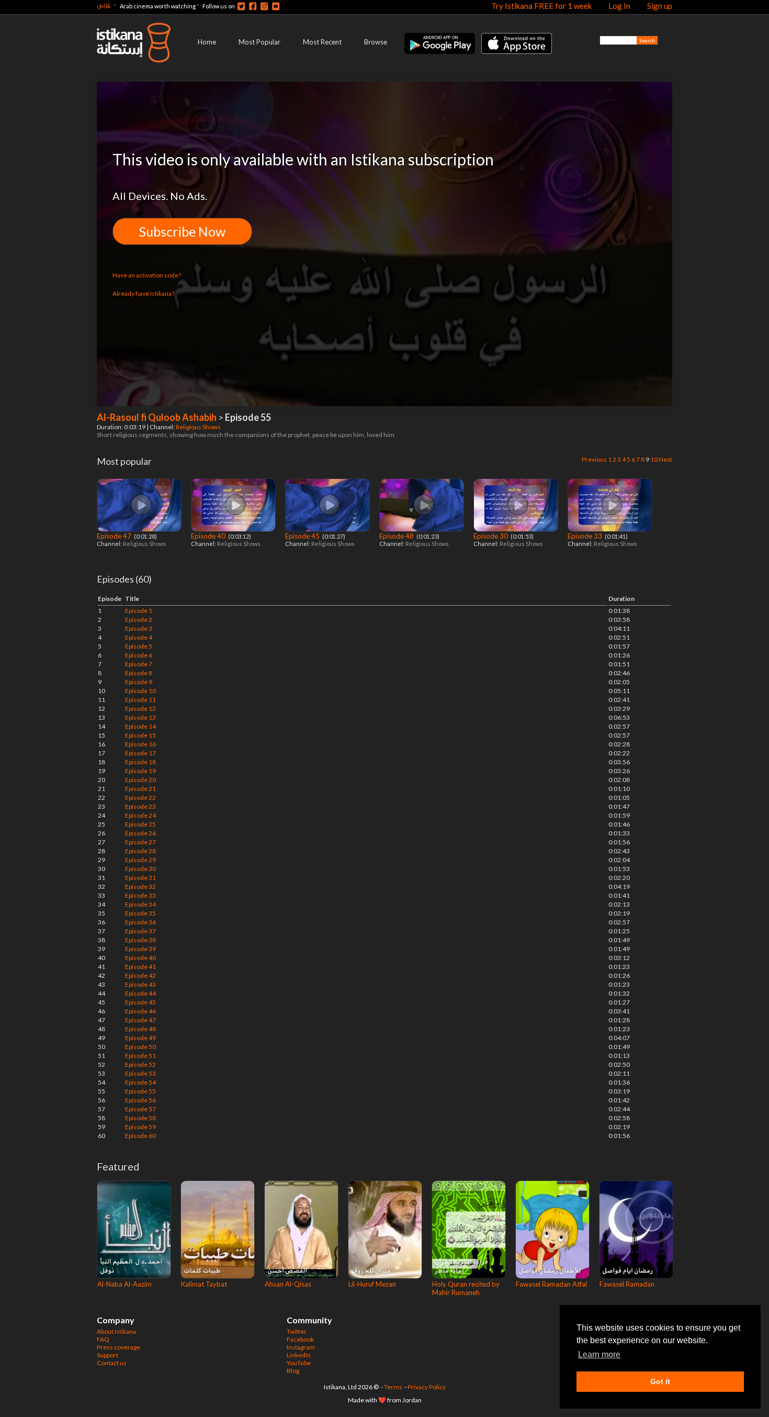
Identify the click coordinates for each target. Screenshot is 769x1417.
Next (665, 459)
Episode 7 (138, 664)
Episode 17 (140, 753)
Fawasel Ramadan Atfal (551, 1284)
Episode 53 (140, 1073)
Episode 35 (140, 913)
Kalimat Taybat (204, 1284)
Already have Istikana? (143, 293)
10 (654, 459)
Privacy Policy (427, 1387)
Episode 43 (140, 984)
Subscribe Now (182, 231)
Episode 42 (140, 975)
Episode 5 (138, 646)
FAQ (103, 1339)
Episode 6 (138, 655)
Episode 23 (140, 806)
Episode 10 (140, 691)
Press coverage (118, 1347)
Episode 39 (140, 949)
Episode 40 (209, 536)
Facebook (300, 1339)
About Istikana (116, 1331)
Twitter (297, 1331)
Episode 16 (140, 744)
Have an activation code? (146, 275)
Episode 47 (115, 536)
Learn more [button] (599, 1354)
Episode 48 (397, 536)
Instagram (301, 1347)
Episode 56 (140, 1100)
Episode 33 (586, 536)
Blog (293, 1371)
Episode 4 (138, 637)
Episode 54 (140, 1082)
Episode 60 (140, 1136)
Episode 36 (140, 922)
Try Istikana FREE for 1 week (541, 5)
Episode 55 (140, 1091)
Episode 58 (140, 1118)
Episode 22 (140, 797)
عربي (103, 4)
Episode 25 (140, 824)
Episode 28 (140, 851)
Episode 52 (140, 1064)
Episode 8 (138, 673)
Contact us (112, 1363)
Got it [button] (660, 1381)
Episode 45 (303, 536)
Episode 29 (140, 860)
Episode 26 (140, 833)
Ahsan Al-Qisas (288, 1284)
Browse (375, 42)
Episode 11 (140, 700)
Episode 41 (140, 966)
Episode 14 (140, 726)
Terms (393, 1387)
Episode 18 (140, 762)
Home (207, 42)
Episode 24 (140, 815)
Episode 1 (138, 611)
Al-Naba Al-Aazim (124, 1284)
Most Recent (322, 42)
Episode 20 (140, 780)
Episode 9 (138, 682)
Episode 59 (140, 1127)
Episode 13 (140, 717)
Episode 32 (140, 886)
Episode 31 (140, 878)
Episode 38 (140, 940)
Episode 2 (138, 619)
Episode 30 (491, 536)
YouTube (299, 1363)
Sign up (659, 5)
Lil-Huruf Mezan (372, 1284)
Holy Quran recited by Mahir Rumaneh (466, 1288)
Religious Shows (199, 427)
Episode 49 (140, 1038)
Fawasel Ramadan (627, 1284)
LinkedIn (299, 1355)
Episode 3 (138, 628)
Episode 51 (140, 1055)
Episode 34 (140, 904)
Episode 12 (140, 708)
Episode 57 (140, 1109)
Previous (594, 459)
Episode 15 (140, 735)
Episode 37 (140, 931)
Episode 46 (140, 1011)
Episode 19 (140, 771)
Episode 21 (140, 789)
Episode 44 (140, 993)
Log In (619, 5)
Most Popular (259, 42)
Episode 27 (140, 842)
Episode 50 (140, 1047)
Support (107, 1355)
